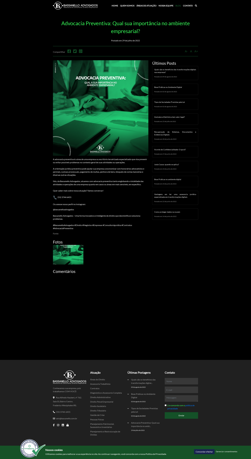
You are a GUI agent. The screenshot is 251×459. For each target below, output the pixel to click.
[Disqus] (100, 307)
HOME (115, 5)
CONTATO (188, 5)
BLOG (178, 5)
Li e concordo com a (181, 407)
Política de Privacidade (156, 454)
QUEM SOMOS (127, 5)
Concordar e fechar (204, 451)
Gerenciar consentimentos (226, 451)
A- (186, 51)
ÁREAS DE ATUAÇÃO (146, 5)
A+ (196, 51)
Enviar (181, 415)
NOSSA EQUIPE (166, 5)
